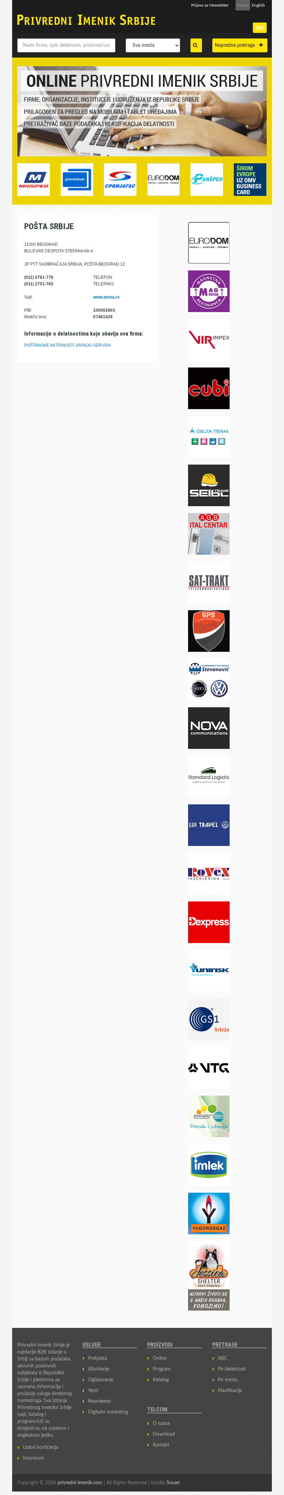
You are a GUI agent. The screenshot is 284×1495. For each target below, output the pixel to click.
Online (160, 1358)
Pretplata (97, 1358)
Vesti (93, 1390)
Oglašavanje (100, 1379)
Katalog (161, 1379)
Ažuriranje (98, 1369)
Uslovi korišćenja (40, 1447)
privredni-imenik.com (79, 1482)
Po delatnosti (232, 1369)
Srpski (242, 5)
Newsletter (99, 1401)
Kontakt (161, 1445)
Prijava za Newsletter (210, 5)
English (258, 5)
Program (162, 1369)
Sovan (173, 1482)
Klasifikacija (230, 1390)
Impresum (33, 1458)
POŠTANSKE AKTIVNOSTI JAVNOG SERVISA (67, 345)
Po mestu (228, 1379)
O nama (161, 1423)
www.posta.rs (106, 297)
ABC (222, 1358)
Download (164, 1434)
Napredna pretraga (237, 45)
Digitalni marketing (108, 1412)
